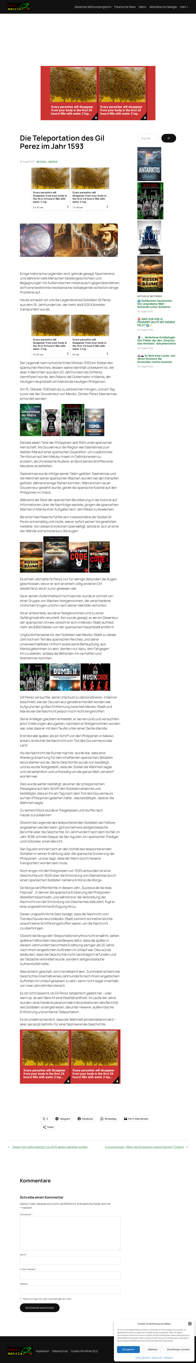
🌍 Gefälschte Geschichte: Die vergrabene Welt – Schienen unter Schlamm (155, 303)
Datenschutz (156, 1357)
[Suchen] (168, 138)
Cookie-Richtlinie (143, 1357)
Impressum (168, 1357)
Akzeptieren (128, 1349)
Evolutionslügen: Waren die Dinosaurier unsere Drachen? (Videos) (144, 1147)
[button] (189, 1323)
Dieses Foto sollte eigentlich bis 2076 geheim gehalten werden (50, 1147)
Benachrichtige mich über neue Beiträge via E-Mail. (47, 1298)
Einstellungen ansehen (178, 1349)
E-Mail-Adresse (28, 1269)
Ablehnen (152, 1349)
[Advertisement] (98, 36)
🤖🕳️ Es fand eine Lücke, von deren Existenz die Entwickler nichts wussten (156, 358)
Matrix (53, 161)
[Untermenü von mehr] (187, 7)
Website (24, 1283)
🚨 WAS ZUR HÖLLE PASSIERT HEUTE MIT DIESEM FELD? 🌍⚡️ (156, 322)
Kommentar (26, 1214)
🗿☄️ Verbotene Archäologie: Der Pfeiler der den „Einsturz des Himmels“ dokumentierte (156, 340)
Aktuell (42, 161)
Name (23, 1254)
